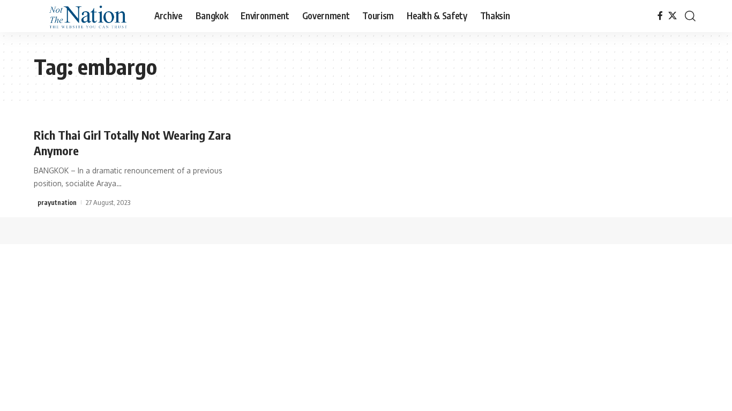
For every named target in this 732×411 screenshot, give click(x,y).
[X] (672, 16)
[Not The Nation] (85, 16)
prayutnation (57, 202)
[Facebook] (660, 16)
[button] (690, 16)
